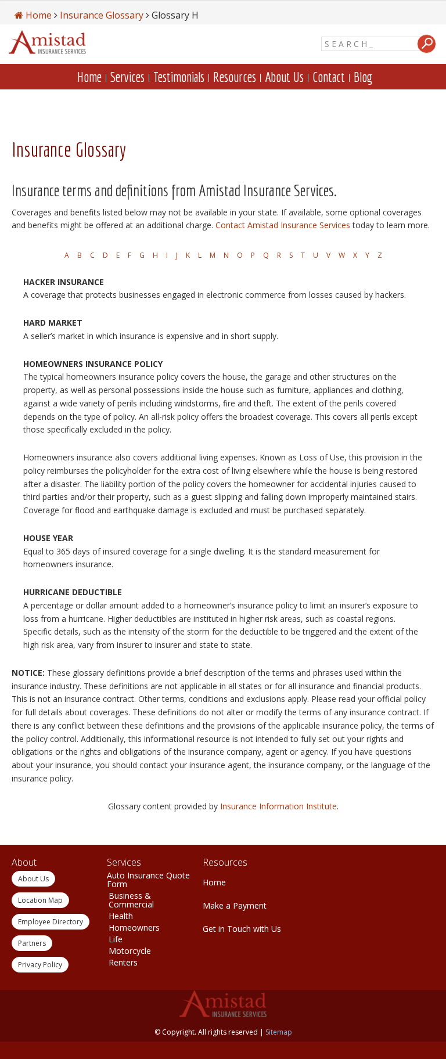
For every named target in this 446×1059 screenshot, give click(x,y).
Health (121, 915)
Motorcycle (130, 950)
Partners (32, 943)
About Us (33, 879)
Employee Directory (50, 922)
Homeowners (134, 927)
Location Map (40, 900)
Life (116, 939)
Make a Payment (235, 905)
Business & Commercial (131, 900)
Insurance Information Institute (278, 806)
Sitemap (278, 1032)
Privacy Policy (40, 965)
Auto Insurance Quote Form (148, 879)
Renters (123, 962)
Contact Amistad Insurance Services (282, 224)
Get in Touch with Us (242, 928)
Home (214, 882)
